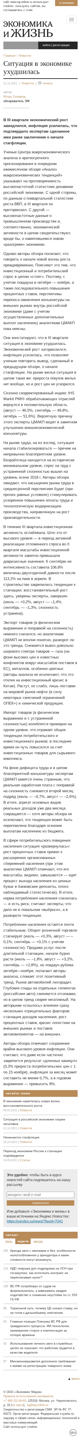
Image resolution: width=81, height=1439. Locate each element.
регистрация (61, 45)
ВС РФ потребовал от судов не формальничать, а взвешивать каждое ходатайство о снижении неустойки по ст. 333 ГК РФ (43, 1292)
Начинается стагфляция (21, 1137)
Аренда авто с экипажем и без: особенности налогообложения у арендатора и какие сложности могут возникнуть (43, 1255)
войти (46, 45)
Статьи (25, 1160)
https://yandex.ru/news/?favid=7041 (35, 1221)
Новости (28, 83)
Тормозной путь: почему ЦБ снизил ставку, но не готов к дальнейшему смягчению (44, 1310)
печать (48, 83)
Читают (12, 1235)
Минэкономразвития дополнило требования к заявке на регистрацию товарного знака (43, 1363)
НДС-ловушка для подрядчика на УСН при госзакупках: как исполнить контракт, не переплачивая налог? (41, 1273)
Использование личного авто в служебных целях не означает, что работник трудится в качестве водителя (42, 1348)
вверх (76, 1378)
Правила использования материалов (28, 1396)
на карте (17, 1405)
